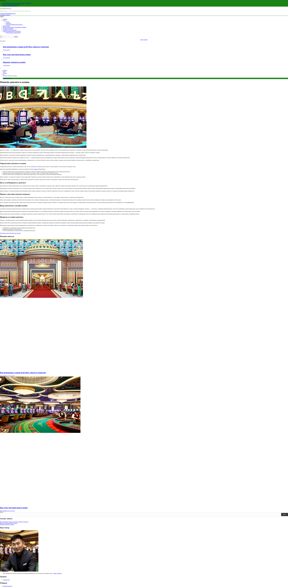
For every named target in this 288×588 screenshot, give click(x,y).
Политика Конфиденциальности (14, 24)
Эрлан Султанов (57, 573)
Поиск (1, 512)
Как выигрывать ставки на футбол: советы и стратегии (17, 3)
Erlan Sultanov (3, 85)
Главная (5, 19)
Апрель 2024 (6, 579)
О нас (4, 20)
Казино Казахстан (7, 78)
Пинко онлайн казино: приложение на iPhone (14, 27)
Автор (7, 22)
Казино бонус (6, 26)
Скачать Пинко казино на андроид (12, 31)
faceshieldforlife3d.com (5, 8)
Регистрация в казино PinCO (13, 32)
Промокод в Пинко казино (10, 30)
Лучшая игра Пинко (8, 28)
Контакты (8, 23)
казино (35, 169)
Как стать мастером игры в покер (11, 4)
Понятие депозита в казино (10, 6)
